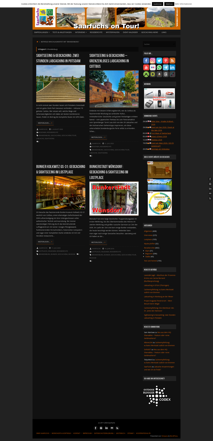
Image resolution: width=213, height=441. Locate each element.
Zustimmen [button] (157, 4)
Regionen (42, 132)
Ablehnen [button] (169, 4)
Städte (147, 256)
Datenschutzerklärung (104, 433)
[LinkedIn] (210, 189)
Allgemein (148, 231)
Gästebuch (120, 433)
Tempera (165, 436)
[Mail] (210, 193)
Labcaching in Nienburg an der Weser (158, 296)
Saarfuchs (43, 129)
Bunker (54, 254)
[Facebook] (210, 179)
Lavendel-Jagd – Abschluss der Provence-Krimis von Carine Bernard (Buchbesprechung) (160, 278)
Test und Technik (150, 261)
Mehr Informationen (183, 4)
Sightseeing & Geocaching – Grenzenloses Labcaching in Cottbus (109, 61)
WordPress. (174, 436)
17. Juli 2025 (56, 248)
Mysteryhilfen (149, 243)
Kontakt (76, 433)
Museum (71, 254)
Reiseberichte (52, 132)
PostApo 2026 (156, 140)
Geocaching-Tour (69, 135)
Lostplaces (42, 251)
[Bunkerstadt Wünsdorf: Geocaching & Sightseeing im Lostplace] (114, 198)
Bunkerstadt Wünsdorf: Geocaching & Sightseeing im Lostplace (108, 172)
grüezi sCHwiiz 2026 (159, 136)
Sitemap (130, 433)
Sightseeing (49, 138)
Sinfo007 (147, 349)
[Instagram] (210, 184)
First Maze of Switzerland (161, 133)
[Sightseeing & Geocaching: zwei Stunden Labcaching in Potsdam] (60, 83)
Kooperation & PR (143, 433)
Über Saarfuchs (42, 433)
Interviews (148, 235)
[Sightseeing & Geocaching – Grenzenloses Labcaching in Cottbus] (114, 89)
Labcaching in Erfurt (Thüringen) (156, 285)
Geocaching (56, 135)
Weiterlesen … (44, 123)
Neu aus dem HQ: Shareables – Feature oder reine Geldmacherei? (157, 335)
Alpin (147, 251)
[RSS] (210, 198)
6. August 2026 (57, 129)
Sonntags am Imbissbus (160, 149)
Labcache (40, 138)
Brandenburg (44, 135)
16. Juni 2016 (109, 249)
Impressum (87, 433)
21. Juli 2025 (109, 143)
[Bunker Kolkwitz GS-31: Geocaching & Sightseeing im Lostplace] (60, 192)
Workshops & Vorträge (61, 433)
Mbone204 (148, 342)
